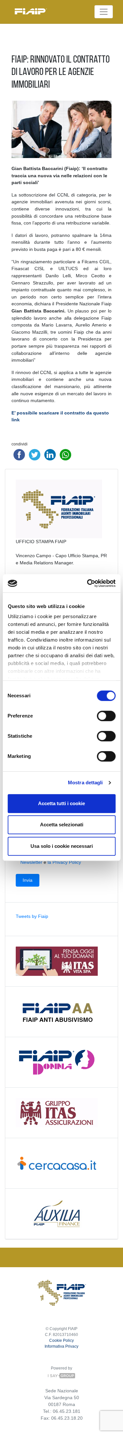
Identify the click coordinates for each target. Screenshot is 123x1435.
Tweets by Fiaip (32, 916)
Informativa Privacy (61, 1346)
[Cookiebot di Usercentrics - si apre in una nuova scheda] (87, 583)
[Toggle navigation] (103, 11)
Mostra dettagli (85, 782)
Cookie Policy (61, 1340)
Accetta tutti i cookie (61, 803)
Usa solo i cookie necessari (62, 846)
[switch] (106, 716)
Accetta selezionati (61, 824)
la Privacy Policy (64, 862)
